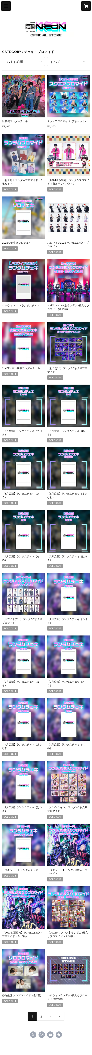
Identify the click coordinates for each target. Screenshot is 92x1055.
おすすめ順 (15, 61)
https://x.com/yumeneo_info (33, 1034)
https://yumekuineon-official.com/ (59, 1034)
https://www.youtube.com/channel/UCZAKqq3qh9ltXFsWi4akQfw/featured (50, 1034)
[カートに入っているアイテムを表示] (86, 6)
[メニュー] (6, 6)
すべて (55, 61)
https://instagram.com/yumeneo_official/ (42, 1034)
